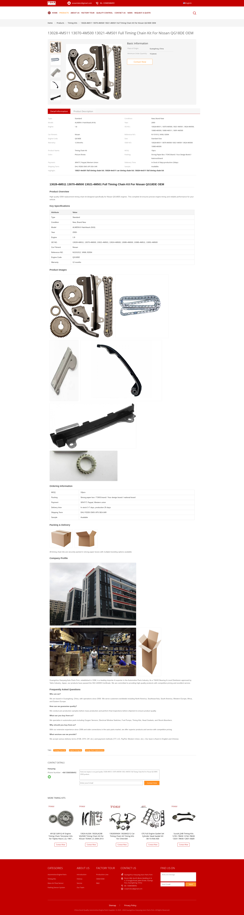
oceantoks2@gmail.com (82, 3)
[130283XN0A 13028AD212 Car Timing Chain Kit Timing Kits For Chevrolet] (122, 817)
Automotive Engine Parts (57, 874)
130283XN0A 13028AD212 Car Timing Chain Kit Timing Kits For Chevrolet (122, 836)
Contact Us (120, 13)
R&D (98, 883)
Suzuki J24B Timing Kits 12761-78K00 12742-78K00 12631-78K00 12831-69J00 (183, 836)
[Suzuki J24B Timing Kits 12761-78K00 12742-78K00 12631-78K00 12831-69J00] (184, 817)
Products (64, 13)
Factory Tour (87, 13)
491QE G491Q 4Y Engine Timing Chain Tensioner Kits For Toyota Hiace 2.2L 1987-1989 (61, 837)
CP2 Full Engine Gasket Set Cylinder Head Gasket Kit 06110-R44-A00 (153, 836)
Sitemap (112, 905)
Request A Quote (142, 13)
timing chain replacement (95, 750)
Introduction (81, 874)
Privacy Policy (130, 905)
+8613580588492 (69, 772)
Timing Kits (52, 879)
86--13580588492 (107, 3)
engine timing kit (75, 750)
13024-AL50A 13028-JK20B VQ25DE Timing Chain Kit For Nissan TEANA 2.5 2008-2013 (91, 836)
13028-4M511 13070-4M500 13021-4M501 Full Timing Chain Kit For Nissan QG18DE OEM (118, 23)
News (130, 13)
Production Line (102, 874)
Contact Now (140, 61)
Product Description (83, 111)
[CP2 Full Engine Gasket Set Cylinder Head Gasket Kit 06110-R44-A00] (153, 817)
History (79, 879)
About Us (75, 13)
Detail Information (59, 111)
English (188, 3)
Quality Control (104, 13)
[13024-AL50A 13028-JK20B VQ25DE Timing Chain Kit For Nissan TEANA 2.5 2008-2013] (91, 817)
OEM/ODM (100, 879)
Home (54, 13)
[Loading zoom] (94, 72)
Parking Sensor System (56, 887)
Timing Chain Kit (59, 750)
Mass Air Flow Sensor (56, 883)
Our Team (80, 887)
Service (79, 883)
